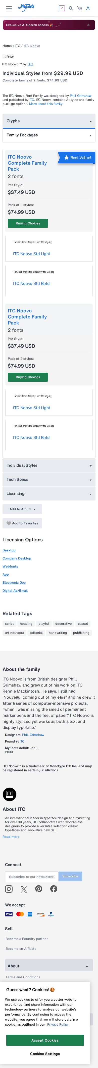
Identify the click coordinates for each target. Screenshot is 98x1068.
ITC (17, 45)
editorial (36, 633)
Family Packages (22, 135)
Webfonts (10, 566)
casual (83, 624)
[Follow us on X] (25, 889)
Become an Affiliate (21, 948)
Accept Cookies (45, 1040)
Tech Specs (17, 479)
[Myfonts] (26, 10)
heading (26, 624)
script (9, 624)
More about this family (46, 103)
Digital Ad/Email (15, 590)
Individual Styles (22, 465)
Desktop (9, 550)
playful (43, 624)
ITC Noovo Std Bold (31, 283)
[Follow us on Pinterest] (40, 889)
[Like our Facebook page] (56, 889)
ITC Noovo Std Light (31, 254)
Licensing (16, 493)
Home (7, 45)
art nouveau (14, 633)
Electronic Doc (14, 582)
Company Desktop (17, 558)
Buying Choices (28, 223)
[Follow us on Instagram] (10, 889)
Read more (11, 837)
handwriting (58, 633)
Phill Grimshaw (81, 95)
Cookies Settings (45, 1053)
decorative (63, 624)
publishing (81, 633)
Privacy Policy (58, 1024)
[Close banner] (88, 24)
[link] (79, 8)
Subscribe (70, 876)
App (6, 574)
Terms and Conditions (23, 977)
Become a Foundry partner (27, 938)
